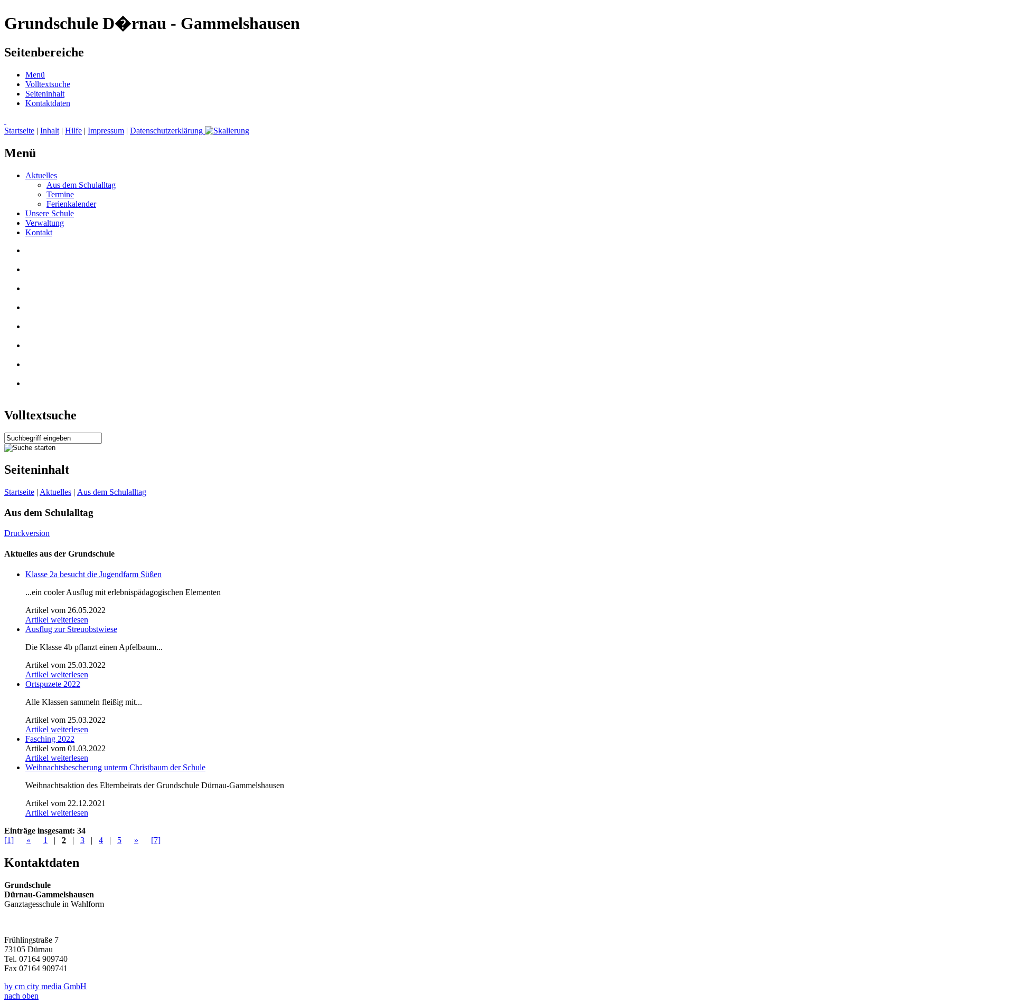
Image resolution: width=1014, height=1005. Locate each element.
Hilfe (73, 130)
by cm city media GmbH (45, 986)
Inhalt (49, 130)
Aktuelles (41, 175)
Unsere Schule (49, 213)
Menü (35, 74)
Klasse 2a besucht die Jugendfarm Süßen (93, 574)
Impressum (106, 130)
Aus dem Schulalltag (81, 184)
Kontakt (38, 232)
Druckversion (27, 533)
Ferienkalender (71, 203)
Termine (60, 194)
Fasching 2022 (49, 738)
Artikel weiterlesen (56, 619)
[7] (156, 840)
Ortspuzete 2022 (52, 683)
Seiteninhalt (44, 93)
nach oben (21, 995)
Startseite (19, 130)
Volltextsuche (47, 84)
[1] (9, 840)
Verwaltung (44, 222)
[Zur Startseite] (5, 121)
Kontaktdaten (47, 103)
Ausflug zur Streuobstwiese (71, 629)
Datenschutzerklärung (167, 130)
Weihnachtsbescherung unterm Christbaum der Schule (115, 767)
